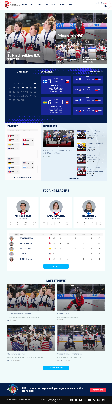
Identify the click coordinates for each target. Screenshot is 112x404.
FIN (92, 138)
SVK (93, 150)
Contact (43, 399)
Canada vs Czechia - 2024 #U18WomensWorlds (95, 170)
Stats (53, 5)
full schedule (96, 72)
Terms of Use (58, 399)
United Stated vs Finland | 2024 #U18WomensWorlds (95, 157)
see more (73, 178)
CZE (44, 160)
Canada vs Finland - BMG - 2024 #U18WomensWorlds (95, 133)
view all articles (56, 368)
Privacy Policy (52, 401)
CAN (88, 138)
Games (32, 5)
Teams (39, 5)
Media (50, 399)
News (46, 5)
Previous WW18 (27, 5)
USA (47, 160)
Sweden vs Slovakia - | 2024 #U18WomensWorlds (95, 145)
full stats (56, 266)
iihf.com (24, 5)
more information (21, 177)
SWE (88, 150)
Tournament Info (28, 5)
